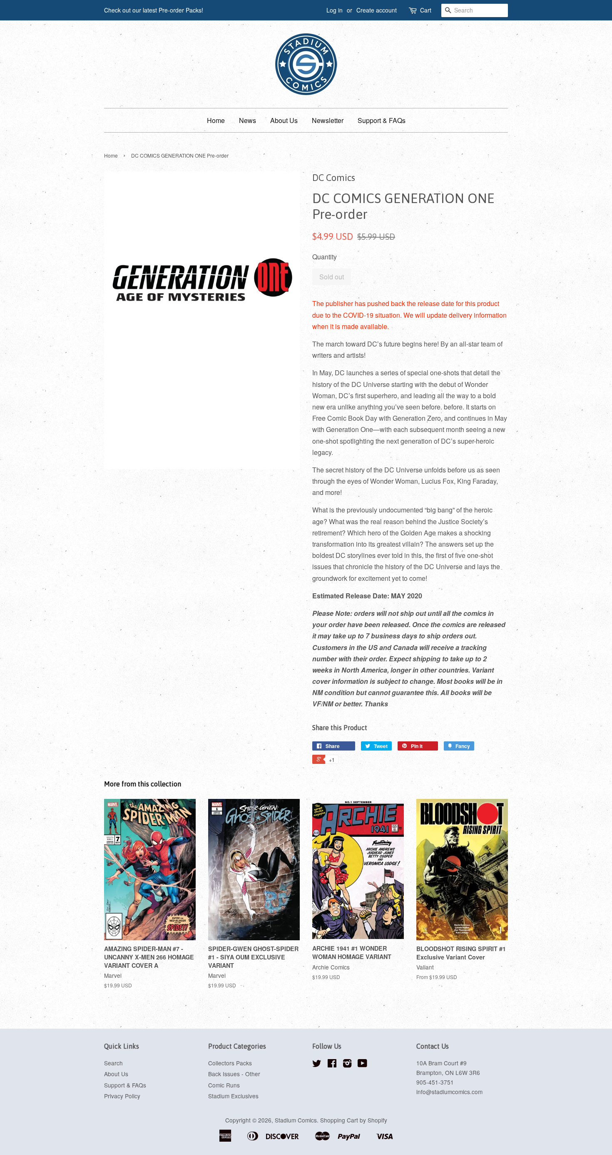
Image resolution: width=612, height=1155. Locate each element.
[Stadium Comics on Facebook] (332, 1064)
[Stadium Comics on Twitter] (316, 1064)
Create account (376, 10)
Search (113, 1063)
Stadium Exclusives (233, 1096)
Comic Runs (224, 1085)
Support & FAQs (382, 120)
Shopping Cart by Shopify (353, 1120)
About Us (284, 120)
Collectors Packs (230, 1063)
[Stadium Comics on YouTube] (362, 1064)
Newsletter (327, 120)
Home (216, 120)
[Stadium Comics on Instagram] (347, 1064)
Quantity (324, 256)
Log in (334, 10)
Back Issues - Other (234, 1074)
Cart (425, 10)
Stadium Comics (296, 1120)
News (247, 120)
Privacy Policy (122, 1096)
